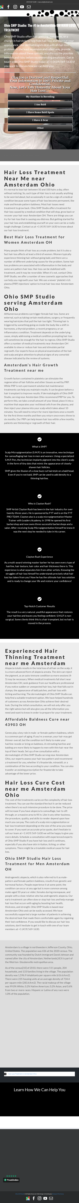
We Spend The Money (58, 1194)
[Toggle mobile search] (71, 13)
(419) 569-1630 (31, 2)
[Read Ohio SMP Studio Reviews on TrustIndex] (11, 1180)
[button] (39, 1074)
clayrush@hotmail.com (45, 2)
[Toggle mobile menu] (75, 13)
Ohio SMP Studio (19, 1194)
